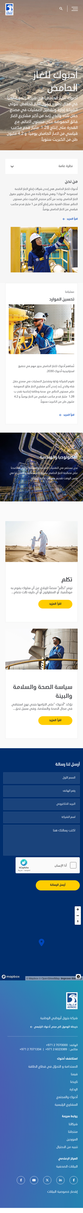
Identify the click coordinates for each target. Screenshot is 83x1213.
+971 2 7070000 (57, 1045)
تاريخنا (74, 1082)
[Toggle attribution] (78, 976)
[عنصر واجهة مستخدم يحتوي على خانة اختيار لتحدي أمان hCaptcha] (48, 865)
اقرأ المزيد (72, 219)
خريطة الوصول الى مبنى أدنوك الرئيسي (56, 1027)
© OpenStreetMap (49, 978)
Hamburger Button (75, 8)
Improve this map (71, 978)
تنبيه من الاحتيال (67, 1147)
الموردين (72, 1139)
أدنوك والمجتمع (67, 1097)
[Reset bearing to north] (78, 922)
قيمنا (74, 1074)
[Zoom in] (78, 909)
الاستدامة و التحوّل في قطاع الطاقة (53, 1067)
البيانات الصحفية (67, 1167)
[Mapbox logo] (10, 976)
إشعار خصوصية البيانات (62, 1192)
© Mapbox (32, 978)
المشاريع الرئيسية (66, 1105)
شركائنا (73, 1124)
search (61, 9)
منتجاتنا (73, 1132)
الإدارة (74, 1090)
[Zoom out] (78, 915)
